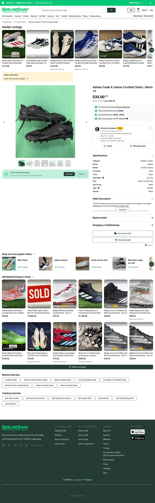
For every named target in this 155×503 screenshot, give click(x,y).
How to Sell (83, 435)
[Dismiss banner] (150, 3)
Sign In (144, 10)
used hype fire (10, 404)
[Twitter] (20, 446)
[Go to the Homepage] (15, 10)
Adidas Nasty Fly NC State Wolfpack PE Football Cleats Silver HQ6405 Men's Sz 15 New (140, 312)
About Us (107, 431)
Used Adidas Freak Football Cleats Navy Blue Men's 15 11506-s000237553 (36, 62)
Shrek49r (79, 56)
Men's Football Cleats (69, 385)
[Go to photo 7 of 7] (68, 163)
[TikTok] (26, 446)
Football (64, 16)
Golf (57, 16)
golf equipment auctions (61, 398)
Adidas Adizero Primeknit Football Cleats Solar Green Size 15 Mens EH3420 (12, 354)
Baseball (34, 16)
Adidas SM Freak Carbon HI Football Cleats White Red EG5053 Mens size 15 (12, 62)
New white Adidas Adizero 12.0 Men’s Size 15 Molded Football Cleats (37, 354)
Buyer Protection (62, 439)
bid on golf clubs (84, 398)
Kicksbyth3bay (8, 56)
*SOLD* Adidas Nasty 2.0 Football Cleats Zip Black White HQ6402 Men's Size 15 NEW (90, 312)
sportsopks (31, 56)
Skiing (85, 16)
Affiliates (107, 439)
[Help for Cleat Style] (103, 177)
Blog (105, 473)
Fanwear (18, 16)
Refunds (58, 435)
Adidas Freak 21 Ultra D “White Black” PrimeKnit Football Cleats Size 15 (62, 62)
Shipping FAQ (60, 431)
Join (151, 10)
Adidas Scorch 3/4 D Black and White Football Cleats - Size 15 (115, 354)
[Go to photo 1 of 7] (21, 163)
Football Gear (7, 22)
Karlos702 (54, 56)
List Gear (69, 174)
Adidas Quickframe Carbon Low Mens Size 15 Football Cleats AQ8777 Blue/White (109, 62)
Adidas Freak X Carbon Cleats (35, 380)
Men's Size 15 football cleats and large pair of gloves (89, 354)
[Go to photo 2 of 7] (29, 163)
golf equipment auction (35, 398)
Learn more (36, 439)
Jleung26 (31, 348)
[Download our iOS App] (140, 431)
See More (123, 210)
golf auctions (103, 398)
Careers (106, 435)
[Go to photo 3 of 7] (37, 163)
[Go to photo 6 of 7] (60, 163)
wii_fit (5, 306)
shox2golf (103, 56)
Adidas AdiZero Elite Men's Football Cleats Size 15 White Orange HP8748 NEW (13, 312)
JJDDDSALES (135, 306)
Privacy (106, 448)
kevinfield (57, 348)
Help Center (138, 16)
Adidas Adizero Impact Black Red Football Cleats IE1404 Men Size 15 (64, 354)
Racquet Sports (75, 16)
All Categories (7, 16)
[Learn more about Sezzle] (122, 118)
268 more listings (79, 367)
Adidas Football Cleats (45, 385)
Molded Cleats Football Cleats (17, 385)
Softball (42, 16)
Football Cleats (20, 22)
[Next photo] (86, 122)
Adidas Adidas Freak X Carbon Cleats (43, 22)
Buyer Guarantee (123, 107)
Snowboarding (95, 16)
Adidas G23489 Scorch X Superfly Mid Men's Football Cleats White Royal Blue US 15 (134, 62)
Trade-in (81, 174)
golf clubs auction (12, 398)
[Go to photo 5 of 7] (52, 163)
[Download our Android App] (142, 438)
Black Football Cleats (62, 380)
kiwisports (57, 306)
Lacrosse (50, 16)
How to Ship (83, 439)
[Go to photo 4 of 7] (44, 163)
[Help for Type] (98, 188)
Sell (131, 10)
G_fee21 (82, 348)
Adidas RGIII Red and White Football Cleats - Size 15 (63, 312)
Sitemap (106, 468)
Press (105, 464)
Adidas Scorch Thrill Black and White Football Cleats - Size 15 (115, 312)
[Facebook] (9, 446)
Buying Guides (37, 445)
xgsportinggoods (130, 56)
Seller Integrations (86, 444)
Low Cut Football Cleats (87, 380)
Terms (105, 444)
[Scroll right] (151, 50)
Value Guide (148, 16)
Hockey (26, 16)
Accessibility (108, 460)
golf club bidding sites (125, 398)
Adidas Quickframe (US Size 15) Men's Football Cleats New (86, 62)
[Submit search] (111, 10)
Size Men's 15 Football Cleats (114, 380)
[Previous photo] (4, 122)
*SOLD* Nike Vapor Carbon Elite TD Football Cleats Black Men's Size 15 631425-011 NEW (38, 312)
